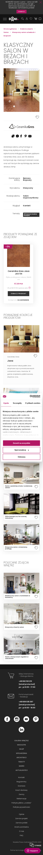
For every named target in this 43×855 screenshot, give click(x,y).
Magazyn (21, 745)
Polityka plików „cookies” (21, 803)
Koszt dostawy (21, 790)
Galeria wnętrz (21, 740)
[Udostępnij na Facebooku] (21, 136)
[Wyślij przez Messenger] (17, 136)
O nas (21, 831)
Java (10, 360)
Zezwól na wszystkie (21, 443)
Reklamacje (21, 798)
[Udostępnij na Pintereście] (26, 136)
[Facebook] (7, 721)
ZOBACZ (21, 11)
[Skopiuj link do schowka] (13, 136)
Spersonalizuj (20, 450)
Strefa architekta (21, 827)
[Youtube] (26, 721)
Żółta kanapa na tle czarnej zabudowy (15, 517)
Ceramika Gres (13, 357)
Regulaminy (21, 781)
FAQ (21, 835)
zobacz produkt (18, 294)
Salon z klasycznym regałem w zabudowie (16, 657)
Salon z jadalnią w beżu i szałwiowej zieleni (18, 486)
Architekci (21, 757)
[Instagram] (17, 721)
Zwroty (21, 794)
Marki (21, 766)
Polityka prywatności (21, 807)
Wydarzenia (21, 753)
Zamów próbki (21, 823)
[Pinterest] (36, 721)
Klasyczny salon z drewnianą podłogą (16, 548)
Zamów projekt (21, 818)
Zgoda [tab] (6, 403)
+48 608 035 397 (26, 702)
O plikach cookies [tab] (32, 403)
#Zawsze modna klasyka (30, 214)
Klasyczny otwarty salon (14, 627)
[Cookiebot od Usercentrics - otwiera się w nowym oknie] (30, 396)
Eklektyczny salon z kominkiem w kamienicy (17, 596)
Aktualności (22, 770)
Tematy (21, 762)
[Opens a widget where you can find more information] (32, 851)
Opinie (21, 814)
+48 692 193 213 (25, 681)
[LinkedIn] (21, 732)
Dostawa (21, 786)
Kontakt (21, 777)
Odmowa (21, 457)
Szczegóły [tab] (17, 403)
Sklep (21, 749)
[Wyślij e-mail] (30, 136)
